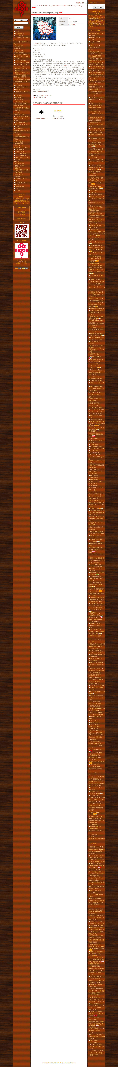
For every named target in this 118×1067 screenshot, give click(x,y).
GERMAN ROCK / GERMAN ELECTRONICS (21, 123)
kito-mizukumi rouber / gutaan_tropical (96, 659)
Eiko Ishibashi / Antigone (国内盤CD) (96, 573)
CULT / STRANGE (20, 155)
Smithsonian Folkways (21, 81)
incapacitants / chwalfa (96, 446)
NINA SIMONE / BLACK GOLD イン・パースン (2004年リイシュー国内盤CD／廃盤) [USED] (97, 998)
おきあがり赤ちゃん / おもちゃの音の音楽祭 (96, 732)
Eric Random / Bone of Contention (96, 528)
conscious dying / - (95, 722)
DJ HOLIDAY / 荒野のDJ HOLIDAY (96, 191)
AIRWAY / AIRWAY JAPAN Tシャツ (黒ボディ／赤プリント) (97, 167)
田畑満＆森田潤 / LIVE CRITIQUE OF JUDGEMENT (96, 174)
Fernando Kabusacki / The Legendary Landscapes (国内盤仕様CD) (97, 424)
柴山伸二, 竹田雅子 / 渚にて (96, 383)
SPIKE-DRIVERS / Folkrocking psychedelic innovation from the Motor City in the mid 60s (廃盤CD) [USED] (96, 909)
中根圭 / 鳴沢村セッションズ (96, 135)
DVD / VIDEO (19, 174)
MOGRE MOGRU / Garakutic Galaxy (95, 827)
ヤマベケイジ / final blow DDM (95, 788)
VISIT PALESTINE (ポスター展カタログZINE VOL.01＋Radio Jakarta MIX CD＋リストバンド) (97, 711)
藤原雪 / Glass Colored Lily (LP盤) (96, 688)
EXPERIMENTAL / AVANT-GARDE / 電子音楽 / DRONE (20, 131)
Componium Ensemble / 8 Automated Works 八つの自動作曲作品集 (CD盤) (96, 599)
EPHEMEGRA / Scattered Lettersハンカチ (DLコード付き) (97, 99)
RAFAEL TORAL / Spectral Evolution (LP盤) (96, 377)
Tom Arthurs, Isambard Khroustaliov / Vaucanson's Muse (96, 665)
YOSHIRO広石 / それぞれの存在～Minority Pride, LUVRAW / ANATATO (96, 802)
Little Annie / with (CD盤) (97, 448)
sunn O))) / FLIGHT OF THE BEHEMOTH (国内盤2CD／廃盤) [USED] (96, 960)
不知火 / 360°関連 (20, 166)
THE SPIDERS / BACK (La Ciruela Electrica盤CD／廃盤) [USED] (96, 917)
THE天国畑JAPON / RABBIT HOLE (95, 536)
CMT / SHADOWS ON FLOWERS (96, 441)
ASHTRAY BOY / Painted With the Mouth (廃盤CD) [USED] (96, 866)
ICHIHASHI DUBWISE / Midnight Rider (97, 655)
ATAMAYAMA (19, 164)
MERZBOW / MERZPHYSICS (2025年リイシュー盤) (97, 488)
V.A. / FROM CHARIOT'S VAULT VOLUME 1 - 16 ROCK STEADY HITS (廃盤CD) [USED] (96, 1045)
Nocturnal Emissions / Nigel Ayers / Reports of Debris (95, 625)
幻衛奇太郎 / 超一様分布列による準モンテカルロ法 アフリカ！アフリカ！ (96, 181)
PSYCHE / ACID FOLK (22, 60)
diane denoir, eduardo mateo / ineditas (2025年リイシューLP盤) (97, 372)
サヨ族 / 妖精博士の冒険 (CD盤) (96, 34)
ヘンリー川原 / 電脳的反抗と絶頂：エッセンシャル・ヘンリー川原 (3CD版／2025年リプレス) (97, 607)
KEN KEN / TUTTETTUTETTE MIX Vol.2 (96, 434)
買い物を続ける (41, 97)
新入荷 (17, 31)
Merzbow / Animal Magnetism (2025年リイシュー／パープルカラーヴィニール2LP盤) (96, 495)
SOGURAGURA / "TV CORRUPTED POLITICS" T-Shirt (96, 124)
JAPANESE (18, 95)
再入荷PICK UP (19, 33)
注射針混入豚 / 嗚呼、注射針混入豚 (96, 208)
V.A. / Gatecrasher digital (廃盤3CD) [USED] (96, 887)
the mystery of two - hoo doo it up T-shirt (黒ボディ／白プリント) (96, 221)
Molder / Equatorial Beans (97, 308)
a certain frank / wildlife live (96, 555)
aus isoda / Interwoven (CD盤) (95, 416)
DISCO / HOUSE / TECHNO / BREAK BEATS (21, 53)
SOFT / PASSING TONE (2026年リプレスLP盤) (96, 338)
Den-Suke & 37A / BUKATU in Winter (94, 765)
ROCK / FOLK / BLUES (22, 62)
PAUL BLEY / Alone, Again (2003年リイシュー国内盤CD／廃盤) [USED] (96, 923)
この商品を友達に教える (43, 95)
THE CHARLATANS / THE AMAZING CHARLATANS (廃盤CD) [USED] (96, 893)
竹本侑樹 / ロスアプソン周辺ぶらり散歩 (96, 792)
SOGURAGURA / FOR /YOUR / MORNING (96, 119)
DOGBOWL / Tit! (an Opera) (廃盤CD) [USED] (96, 871)
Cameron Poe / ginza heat (97, 242)
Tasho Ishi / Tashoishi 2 (96, 500)
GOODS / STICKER (21, 182)
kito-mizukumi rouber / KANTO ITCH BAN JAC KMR (96, 698)
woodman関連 (19, 143)
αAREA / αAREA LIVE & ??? (97, 692)
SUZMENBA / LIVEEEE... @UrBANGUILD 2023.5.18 (97, 837)
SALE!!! (17, 190)
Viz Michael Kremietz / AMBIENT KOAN (96, 620)
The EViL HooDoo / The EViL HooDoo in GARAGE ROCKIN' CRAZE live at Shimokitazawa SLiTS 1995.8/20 (96, 302)
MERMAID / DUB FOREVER (95, 260)
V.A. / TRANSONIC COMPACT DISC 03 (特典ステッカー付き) (96, 632)
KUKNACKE (19, 141)
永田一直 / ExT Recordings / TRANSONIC (21, 146)
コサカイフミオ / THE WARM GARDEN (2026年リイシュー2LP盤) (96, 282)
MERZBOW (18, 135)
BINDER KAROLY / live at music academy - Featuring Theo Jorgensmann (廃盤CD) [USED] (97, 850)
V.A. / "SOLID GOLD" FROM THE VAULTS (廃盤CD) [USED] (97, 1036)
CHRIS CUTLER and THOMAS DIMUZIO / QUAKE (95, 395)
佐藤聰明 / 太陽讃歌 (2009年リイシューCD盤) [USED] (96, 1013)
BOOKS (17, 176)
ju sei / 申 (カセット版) (96, 149)
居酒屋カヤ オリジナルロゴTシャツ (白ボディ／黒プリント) (96, 198)
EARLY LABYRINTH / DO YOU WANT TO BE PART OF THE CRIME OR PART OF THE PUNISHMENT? (96, 820)
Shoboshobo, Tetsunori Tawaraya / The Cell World (96, 63)
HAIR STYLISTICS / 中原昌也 (21, 138)
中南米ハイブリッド (21, 69)
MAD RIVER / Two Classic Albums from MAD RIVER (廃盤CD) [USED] (96, 946)
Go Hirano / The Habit (96, 419)
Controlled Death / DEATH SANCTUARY (95, 264)
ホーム (34, 6)
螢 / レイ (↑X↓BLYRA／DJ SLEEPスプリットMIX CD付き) (96, 504)
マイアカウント (81, 3)
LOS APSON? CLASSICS (18, 47)
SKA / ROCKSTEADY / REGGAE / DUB (21, 105)
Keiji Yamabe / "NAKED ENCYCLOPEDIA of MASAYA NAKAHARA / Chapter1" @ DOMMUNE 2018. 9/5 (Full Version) (96, 781)
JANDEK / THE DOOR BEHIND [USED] (96, 875)
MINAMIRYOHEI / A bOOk (96, 717)
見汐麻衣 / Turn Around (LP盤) (96, 351)
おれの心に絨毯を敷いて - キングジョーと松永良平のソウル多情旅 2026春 (96, 270)
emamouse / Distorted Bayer (95, 770)
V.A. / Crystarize (94, 720)
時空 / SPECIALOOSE (21, 170)
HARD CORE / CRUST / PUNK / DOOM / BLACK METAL (21, 118)
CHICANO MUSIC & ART (20, 92)
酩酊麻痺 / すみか (95, 613)
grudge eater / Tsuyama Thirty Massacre (96, 239)
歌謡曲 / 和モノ (19, 98)
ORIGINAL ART (20, 186)
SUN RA (17, 89)
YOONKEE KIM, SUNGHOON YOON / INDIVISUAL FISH (95, 704)
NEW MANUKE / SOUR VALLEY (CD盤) (97, 561)
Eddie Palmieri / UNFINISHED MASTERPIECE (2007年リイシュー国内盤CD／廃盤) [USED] (96, 1022)
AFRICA (17, 83)
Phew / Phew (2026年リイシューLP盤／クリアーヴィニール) (96, 93)
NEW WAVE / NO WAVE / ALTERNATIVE (21, 57)
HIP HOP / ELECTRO (21, 102)
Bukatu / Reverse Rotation (97, 761)
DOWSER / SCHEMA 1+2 (96, 276)
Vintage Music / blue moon (22, 79)
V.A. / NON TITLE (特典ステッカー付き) (96, 590)
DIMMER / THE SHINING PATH (94, 404)
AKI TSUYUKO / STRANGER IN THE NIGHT (95, 48)
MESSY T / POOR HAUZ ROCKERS (95, 187)
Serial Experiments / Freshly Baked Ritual (95, 363)
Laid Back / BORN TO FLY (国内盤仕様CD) (96, 55)
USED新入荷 (19, 36)
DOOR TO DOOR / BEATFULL (95, 42)
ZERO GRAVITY (20, 149)
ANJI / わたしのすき (96, 194)
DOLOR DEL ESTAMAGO (18, 161)
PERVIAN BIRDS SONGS (94, 813)
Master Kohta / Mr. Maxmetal (94, 38)
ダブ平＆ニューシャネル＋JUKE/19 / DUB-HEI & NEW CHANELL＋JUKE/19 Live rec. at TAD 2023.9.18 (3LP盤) (97, 85)
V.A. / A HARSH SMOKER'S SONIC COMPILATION (94, 727)
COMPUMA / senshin (96, 380)
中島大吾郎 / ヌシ (95, 52)
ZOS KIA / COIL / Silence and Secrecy (97, 462)
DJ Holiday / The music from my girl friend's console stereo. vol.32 (96, 329)
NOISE (17, 126)
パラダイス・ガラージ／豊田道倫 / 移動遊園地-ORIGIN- (96, 519)
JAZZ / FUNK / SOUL (21, 87)
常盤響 (64, 65)
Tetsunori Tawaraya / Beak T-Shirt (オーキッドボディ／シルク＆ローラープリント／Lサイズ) (96, 76)
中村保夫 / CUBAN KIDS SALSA (95, 156)
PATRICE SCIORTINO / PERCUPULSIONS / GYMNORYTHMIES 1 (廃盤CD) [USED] (96, 939)
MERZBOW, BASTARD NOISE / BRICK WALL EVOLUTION (96, 471)
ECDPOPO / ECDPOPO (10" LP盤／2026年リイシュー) (96, 145)
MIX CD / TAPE (19, 50)
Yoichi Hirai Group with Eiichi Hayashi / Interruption (96, 532)
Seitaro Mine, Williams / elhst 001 (96, 544)
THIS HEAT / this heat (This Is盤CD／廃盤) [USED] (96, 954)
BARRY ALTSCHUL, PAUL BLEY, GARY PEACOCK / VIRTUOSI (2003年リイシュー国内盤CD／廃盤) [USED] (96, 989)
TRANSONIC (42, 91)
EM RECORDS (19, 151)
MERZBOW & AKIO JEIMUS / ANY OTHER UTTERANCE (96, 481)
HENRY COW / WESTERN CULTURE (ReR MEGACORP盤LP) (96, 650)
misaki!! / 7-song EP (95, 356)
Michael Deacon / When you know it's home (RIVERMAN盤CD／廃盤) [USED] (97, 881)
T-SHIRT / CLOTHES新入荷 (21, 39)
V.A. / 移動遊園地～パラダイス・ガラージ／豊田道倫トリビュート (97, 512)
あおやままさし (20, 114)
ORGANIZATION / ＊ (41, 118)
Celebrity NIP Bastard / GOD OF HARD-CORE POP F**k (96, 579)
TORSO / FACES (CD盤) (97, 558)
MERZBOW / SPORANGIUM (93, 476)
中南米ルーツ (19, 71)
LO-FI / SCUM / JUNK (21, 157)
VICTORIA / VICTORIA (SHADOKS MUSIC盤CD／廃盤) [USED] (96, 1053)
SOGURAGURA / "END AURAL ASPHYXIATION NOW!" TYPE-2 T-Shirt (96, 130)
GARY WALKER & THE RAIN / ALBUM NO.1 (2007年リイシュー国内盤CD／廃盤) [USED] (96, 979)
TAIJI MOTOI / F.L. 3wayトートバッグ (97, 226)
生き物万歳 (18, 85)
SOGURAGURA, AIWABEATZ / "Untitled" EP (96, 114)
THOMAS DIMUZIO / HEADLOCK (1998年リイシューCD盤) (96, 388)
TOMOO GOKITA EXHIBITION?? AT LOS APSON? (96, 808)
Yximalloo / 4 (93, 739)
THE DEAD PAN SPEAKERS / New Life (95, 212)
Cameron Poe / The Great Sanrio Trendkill (96, 140)
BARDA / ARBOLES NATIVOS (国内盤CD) (95, 59)
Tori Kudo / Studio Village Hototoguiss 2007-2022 (96, 736)
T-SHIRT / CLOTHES (21, 178)
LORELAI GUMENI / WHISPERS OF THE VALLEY (96, 313)
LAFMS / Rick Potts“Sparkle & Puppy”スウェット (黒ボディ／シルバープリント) (97, 233)
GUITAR (17, 110)
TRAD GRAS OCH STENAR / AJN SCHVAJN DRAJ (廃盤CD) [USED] (96, 901)
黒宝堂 (17, 184)
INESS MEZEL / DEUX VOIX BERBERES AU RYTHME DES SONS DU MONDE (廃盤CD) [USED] (97, 858)
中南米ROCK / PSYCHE (22, 73)
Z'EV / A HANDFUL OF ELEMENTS (96, 466)
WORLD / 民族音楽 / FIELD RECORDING (20, 76)
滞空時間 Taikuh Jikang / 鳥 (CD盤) (96, 569)
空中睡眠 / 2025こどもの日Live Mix (96, 295)
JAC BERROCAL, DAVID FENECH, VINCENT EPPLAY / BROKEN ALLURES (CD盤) (96, 455)
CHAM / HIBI (94, 444)
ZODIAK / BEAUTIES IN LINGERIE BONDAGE (96, 670)
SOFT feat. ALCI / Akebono (94, 343)
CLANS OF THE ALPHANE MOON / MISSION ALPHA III (95, 675)
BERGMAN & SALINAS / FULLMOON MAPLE (97, 645)
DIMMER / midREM (96, 407)
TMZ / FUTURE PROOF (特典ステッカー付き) (96, 347)
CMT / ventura (94, 438)
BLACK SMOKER (20, 153)
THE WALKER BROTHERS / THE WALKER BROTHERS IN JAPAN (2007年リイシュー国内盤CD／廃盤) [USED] (96, 969)
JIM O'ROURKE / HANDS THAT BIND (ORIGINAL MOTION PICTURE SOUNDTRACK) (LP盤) (96, 745)
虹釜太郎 (17, 168)
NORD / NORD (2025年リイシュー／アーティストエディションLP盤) (96, 411)
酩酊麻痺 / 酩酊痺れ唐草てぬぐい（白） (96, 616)
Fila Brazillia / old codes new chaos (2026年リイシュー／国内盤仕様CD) (96, 247)
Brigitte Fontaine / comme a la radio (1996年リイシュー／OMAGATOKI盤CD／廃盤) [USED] (97, 931)
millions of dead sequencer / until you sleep (97, 367)
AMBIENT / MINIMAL (22, 108)
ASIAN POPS (19, 100)
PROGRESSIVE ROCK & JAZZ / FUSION (21, 66)
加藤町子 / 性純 (94, 354)
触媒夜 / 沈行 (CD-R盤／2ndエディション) (96, 334)
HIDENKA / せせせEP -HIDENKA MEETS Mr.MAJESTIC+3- (96, 681)
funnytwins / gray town (96, 359)
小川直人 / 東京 (94, 508)
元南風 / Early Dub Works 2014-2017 (97, 524)
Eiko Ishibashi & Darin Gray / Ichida (96, 641)
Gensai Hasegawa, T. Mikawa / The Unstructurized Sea (97, 288)
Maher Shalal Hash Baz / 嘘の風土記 (96, 429)
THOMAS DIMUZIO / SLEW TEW (96, 400)
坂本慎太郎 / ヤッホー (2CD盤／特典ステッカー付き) (96, 550)
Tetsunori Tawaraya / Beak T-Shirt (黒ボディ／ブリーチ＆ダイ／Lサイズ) (96, 68)
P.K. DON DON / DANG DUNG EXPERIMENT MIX (97, 585)
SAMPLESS (18, 172)
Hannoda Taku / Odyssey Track (96, 832)
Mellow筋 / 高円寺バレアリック (20, 43)
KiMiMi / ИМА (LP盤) (96, 292)
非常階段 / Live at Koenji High (96, 204)
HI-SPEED (38, 43)
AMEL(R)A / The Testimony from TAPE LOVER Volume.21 (95, 757)
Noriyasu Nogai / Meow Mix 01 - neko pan (96, 152)
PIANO (17, 112)
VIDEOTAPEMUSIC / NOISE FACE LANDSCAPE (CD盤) (96, 255)
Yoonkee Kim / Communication (93, 774)
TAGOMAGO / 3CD (58, 118)
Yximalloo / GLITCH (96, 753)
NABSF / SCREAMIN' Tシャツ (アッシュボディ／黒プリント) (97, 161)
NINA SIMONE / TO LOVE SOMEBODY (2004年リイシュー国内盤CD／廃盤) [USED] (96, 1006)
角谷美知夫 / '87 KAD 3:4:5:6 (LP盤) (96, 540)
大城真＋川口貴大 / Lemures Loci (95, 637)
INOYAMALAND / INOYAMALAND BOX (96, 565)
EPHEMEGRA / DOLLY (97, 685)
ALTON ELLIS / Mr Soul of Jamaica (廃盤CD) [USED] (96, 1030)
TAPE (16, 188)
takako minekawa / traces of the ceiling (96, 594)
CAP (16, 180)
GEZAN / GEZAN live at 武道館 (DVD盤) (96, 216)
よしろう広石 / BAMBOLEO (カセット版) (97, 796)
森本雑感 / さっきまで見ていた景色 (96, 318)
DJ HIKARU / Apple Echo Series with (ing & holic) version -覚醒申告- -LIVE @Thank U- (96, 107)
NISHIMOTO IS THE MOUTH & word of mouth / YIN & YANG (96, 323)
